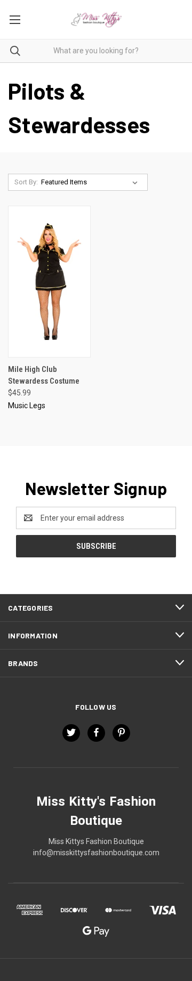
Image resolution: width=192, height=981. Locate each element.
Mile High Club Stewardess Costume (43, 375)
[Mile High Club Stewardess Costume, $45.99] (49, 281)
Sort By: (26, 182)
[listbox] (91, 182)
